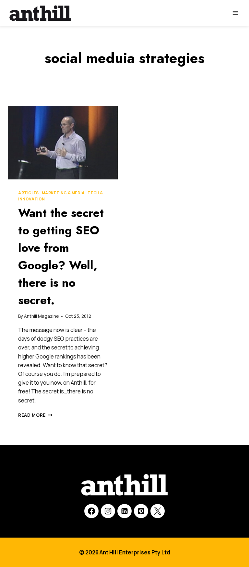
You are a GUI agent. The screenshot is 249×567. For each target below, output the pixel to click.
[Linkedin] (124, 511)
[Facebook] (91, 511)
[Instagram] (108, 511)
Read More (35, 415)
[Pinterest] (141, 511)
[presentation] (63, 142)
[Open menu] (235, 13)
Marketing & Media (63, 193)
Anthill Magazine (41, 316)
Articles (28, 193)
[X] (157, 511)
